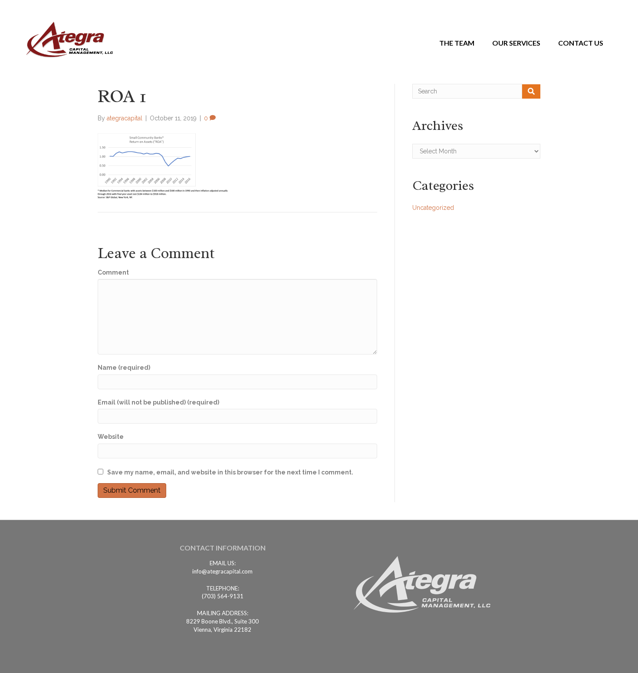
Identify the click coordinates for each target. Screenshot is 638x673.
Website (111, 436)
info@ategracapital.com (222, 571)
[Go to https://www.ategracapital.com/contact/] (222, 550)
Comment (113, 272)
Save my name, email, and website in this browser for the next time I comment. (230, 472)
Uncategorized (433, 207)
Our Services (516, 43)
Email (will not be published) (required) (158, 402)
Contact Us (580, 43)
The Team (456, 43)
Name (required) (124, 367)
